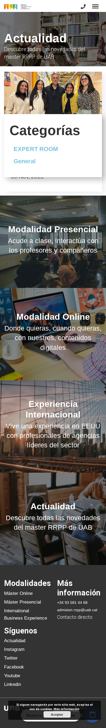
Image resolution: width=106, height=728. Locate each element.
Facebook (14, 667)
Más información (66, 709)
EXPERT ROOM (36, 149)
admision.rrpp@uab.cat (77, 610)
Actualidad (14, 640)
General (25, 161)
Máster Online (18, 593)
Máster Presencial (22, 602)
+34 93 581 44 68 (72, 602)
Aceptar (57, 714)
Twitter (11, 658)
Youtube (12, 675)
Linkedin (12, 684)
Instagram (14, 649)
